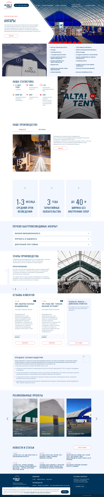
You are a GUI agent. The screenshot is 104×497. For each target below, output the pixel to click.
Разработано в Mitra (87, 495)
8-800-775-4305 (76, 4)
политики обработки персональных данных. (37, 492)
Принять (64, 492)
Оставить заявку (90, 5)
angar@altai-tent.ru (77, 6)
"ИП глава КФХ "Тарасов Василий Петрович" (52, 305)
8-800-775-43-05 (25, 487)
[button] (14, 130)
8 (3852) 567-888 (18, 487)
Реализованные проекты (28, 395)
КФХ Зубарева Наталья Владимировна (24, 305)
